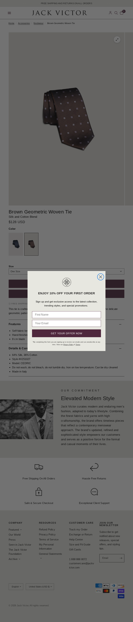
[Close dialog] (100, 277)
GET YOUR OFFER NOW (66, 333)
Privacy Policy (68, 344)
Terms (78, 344)
